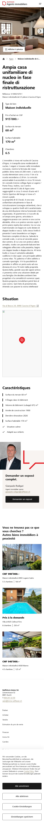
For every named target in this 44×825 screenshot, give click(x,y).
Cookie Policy (29, 771)
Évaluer (5, 710)
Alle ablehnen (22, 796)
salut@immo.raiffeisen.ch (12, 701)
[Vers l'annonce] (22, 557)
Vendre (5, 720)
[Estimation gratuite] (22, 31)
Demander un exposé (22, 499)
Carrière (5, 742)
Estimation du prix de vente (12, 724)
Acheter (5, 715)
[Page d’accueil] (3, 59)
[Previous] (4, 31)
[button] (40, 4)
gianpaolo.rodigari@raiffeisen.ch (18, 492)
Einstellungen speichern (22, 817)
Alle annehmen (22, 786)
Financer (5, 732)
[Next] (40, 31)
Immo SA (5, 737)
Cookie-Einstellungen (22, 806)
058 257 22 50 (9, 698)
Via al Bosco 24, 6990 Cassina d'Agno (18, 306)
